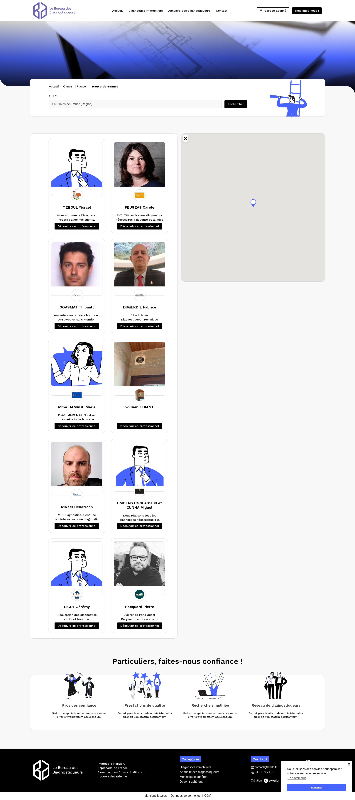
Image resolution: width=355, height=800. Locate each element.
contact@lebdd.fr (265, 767)
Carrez (67, 86)
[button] (253, 202)
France (81, 86)
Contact (221, 10)
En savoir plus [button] (297, 778)
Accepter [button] (316, 787)
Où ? (53, 96)
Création (257, 780)
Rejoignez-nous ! (307, 10)
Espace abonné (275, 10)
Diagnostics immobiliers (145, 10)
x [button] (349, 764)
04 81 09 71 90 (264, 772)
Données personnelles (185, 795)
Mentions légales (155, 795)
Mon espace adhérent (194, 776)
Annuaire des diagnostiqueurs (189, 10)
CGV (207, 795)
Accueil (117, 10)
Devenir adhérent (191, 781)
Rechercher (237, 104)
